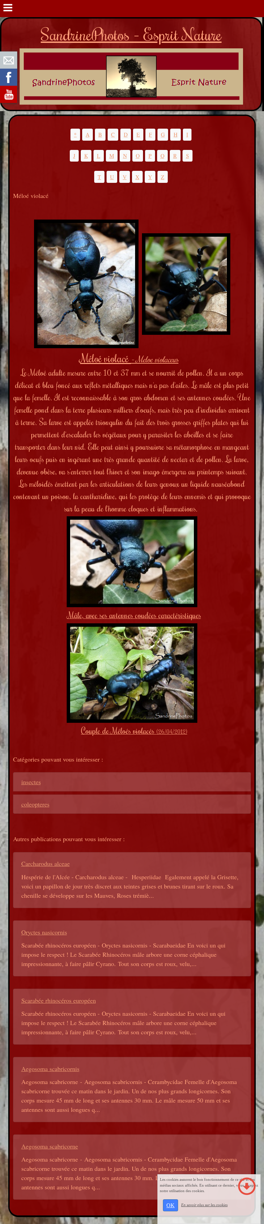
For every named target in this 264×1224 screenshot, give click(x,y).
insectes (31, 782)
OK (170, 1205)
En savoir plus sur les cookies (204, 1205)
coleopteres (35, 804)
